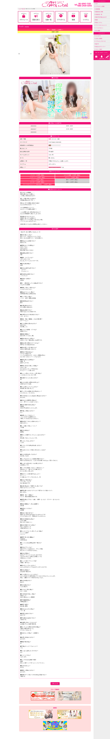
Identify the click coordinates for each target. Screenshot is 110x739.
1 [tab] (50, 74)
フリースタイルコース (101, 25)
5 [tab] (59, 74)
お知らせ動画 (98, 38)
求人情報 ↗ (98, 30)
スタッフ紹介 (98, 49)
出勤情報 (97, 9)
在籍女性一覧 (98, 14)
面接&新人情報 (99, 11)
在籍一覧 (23, 8)
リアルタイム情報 (99, 6)
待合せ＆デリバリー (100, 46)
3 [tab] (55, 74)
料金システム (98, 22)
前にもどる (55, 683)
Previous (19, 54)
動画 (96, 19)
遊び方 (97, 44)
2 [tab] (53, 74)
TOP (96, 3)
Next (91, 54)
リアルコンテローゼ (100, 41)
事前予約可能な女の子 (101, 17)
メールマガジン (99, 28)
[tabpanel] (55, 55)
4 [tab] (57, 74)
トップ (20, 8)
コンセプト (98, 35)
